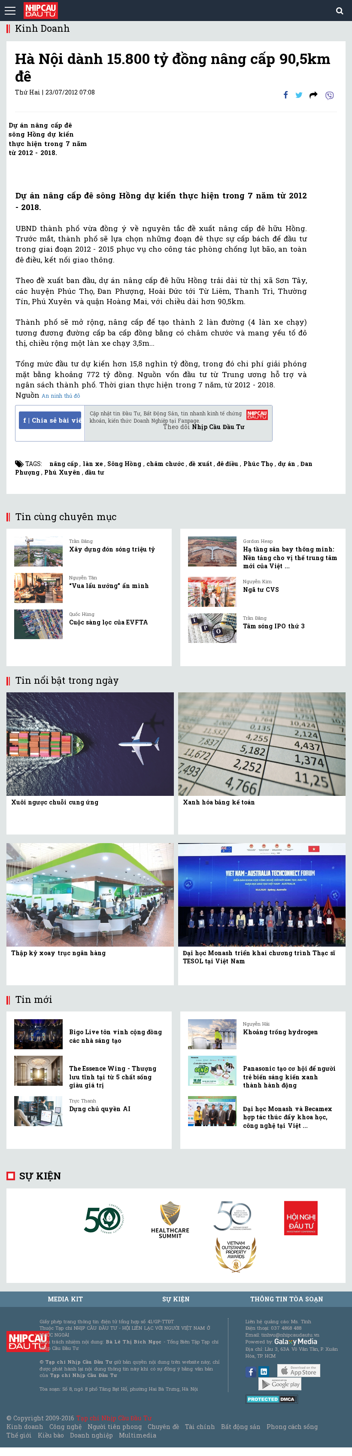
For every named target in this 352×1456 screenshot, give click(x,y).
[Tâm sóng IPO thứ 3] (212, 628)
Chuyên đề (163, 1426)
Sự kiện (40, 1176)
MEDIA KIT (65, 1299)
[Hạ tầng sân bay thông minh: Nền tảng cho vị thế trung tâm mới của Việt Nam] (212, 551)
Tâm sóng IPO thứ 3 (273, 626)
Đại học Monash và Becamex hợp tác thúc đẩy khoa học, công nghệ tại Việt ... (287, 1117)
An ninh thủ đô (61, 395)
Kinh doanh (24, 1426)
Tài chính (200, 1426)
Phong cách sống (292, 1426)
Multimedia (137, 1435)
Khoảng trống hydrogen (280, 1032)
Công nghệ (65, 1426)
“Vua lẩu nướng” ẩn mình (109, 586)
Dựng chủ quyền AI (99, 1109)
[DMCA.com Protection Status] (272, 1398)
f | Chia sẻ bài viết (52, 420)
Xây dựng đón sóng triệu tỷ (112, 549)
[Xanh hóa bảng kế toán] (262, 743)
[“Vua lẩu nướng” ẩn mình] (38, 588)
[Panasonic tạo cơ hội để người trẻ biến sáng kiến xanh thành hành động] (212, 1071)
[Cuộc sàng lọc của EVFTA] (38, 624)
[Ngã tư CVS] (212, 592)
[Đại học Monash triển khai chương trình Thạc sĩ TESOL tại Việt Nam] (262, 894)
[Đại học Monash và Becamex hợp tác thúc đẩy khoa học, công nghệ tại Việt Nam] (212, 1111)
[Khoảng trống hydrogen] (212, 1034)
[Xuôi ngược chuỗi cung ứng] (90, 743)
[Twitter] (299, 95)
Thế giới (19, 1435)
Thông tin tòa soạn (287, 1299)
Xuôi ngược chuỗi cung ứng (54, 802)
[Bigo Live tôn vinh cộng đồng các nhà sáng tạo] (38, 1034)
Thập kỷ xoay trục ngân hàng (58, 953)
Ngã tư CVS (261, 589)
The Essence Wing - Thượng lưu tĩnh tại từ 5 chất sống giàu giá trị (112, 1076)
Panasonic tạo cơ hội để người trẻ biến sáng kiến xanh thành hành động (289, 1076)
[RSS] (313, 95)
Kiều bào (51, 1435)
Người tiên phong (115, 1426)
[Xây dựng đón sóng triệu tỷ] (38, 551)
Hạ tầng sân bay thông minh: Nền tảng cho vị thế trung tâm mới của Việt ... (290, 557)
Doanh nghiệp (91, 1435)
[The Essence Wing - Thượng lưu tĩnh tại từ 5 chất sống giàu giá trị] (38, 1071)
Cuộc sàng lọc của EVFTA (108, 622)
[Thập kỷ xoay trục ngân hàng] (90, 894)
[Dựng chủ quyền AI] (38, 1111)
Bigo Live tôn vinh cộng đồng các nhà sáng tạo (115, 1036)
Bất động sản (240, 1426)
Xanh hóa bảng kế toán (219, 802)
